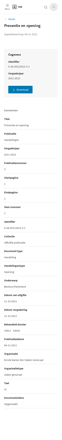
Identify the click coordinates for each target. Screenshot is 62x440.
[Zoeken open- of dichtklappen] (45, 7)
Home (11, 19)
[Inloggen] (54, 7)
